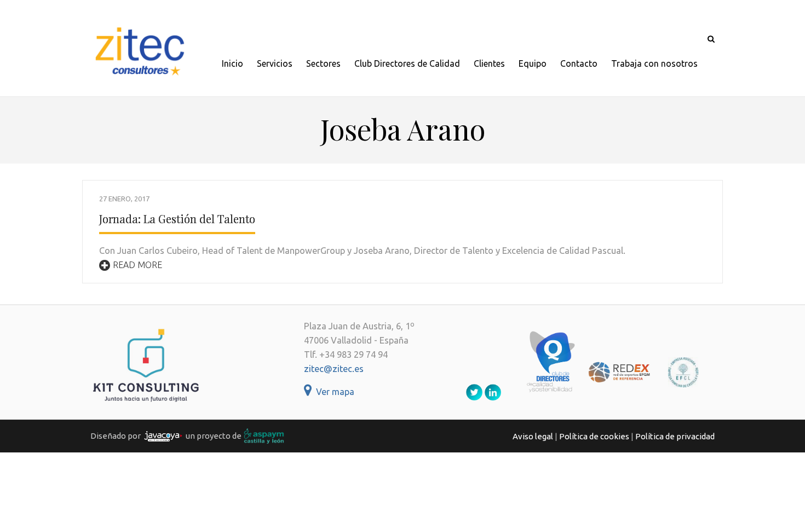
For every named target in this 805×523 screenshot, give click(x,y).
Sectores (323, 63)
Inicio (232, 63)
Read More (137, 265)
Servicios (274, 63)
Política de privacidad (675, 436)
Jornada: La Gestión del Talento (177, 218)
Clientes (489, 63)
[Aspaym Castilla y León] (264, 435)
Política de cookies (594, 436)
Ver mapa (333, 392)
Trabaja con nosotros (654, 63)
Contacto (578, 63)
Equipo (533, 63)
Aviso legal (533, 436)
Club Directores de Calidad (407, 63)
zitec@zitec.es (334, 369)
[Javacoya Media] (163, 435)
